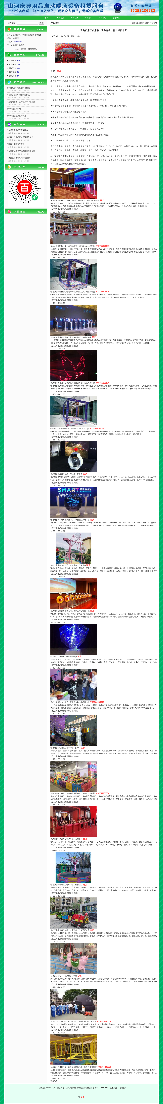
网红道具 (12, 72)
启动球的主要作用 (14, 108)
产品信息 (60, 18)
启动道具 (12, 60)
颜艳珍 (123, 1087)
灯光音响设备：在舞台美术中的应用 (21, 101)
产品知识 (88, 18)
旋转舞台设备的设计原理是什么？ (20, 137)
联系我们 (116, 18)
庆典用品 (12, 64)
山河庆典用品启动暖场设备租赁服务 (64, 209)
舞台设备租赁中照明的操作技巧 (19, 95)
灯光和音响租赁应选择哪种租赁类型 (21, 151)
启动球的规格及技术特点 (16, 115)
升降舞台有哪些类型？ (15, 144)
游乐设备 (12, 68)
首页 (46, 18)
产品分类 (74, 18)
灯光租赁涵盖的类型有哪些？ (18, 130)
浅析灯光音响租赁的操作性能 (18, 88)
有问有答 (102, 18)
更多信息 (54, 1081)
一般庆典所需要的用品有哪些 (18, 158)
